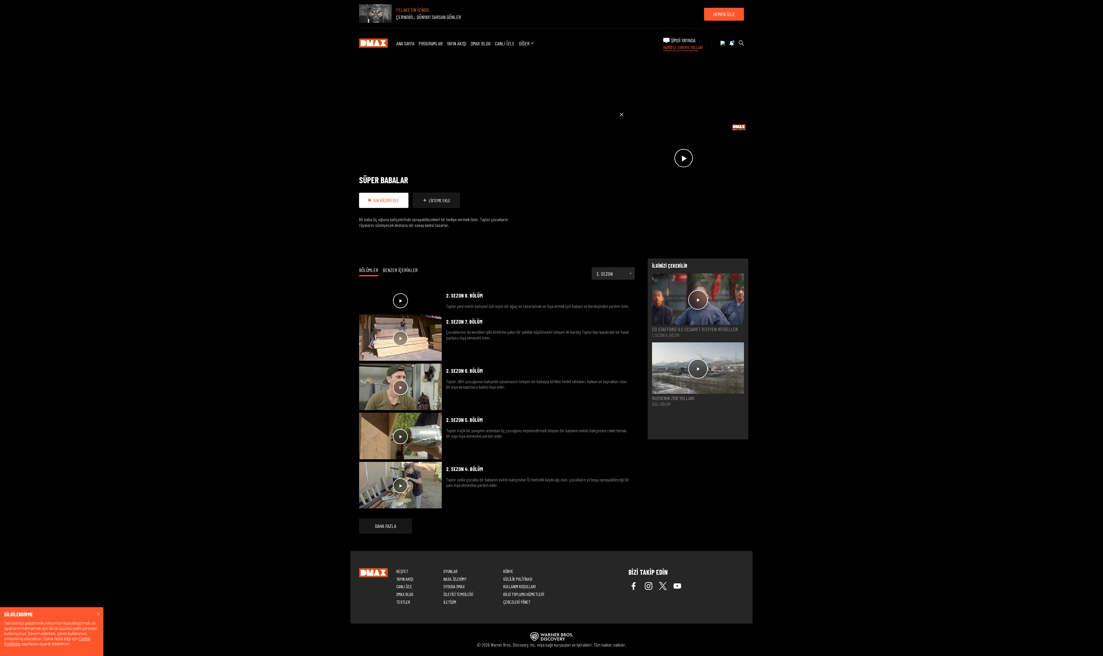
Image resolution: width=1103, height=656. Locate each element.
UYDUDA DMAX (454, 586)
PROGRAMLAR (431, 43)
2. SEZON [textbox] (605, 274)
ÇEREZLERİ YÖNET (517, 602)
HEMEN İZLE (724, 14)
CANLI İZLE (504, 43)
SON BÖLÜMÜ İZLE (386, 200)
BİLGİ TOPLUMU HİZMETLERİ (523, 594)
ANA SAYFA (405, 43)
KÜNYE (508, 571)
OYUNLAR (450, 571)
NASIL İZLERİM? (454, 579)
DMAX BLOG (480, 43)
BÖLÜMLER (368, 270)
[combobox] (613, 273)
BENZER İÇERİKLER (400, 270)
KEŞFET (402, 571)
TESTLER (403, 602)
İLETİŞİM (449, 602)
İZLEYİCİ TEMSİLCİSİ (458, 594)
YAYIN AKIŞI (456, 43)
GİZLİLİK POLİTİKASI (517, 579)
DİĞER (524, 43)
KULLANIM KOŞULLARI (519, 586)
